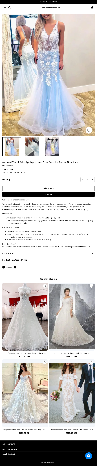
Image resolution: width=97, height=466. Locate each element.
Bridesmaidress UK (50, 463)
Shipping (5, 172)
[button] (4, 7)
